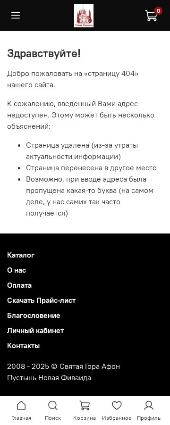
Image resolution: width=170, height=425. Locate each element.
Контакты (23, 345)
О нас (16, 270)
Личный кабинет (35, 330)
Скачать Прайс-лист (41, 300)
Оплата (19, 285)
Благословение (33, 315)
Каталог (20, 254)
